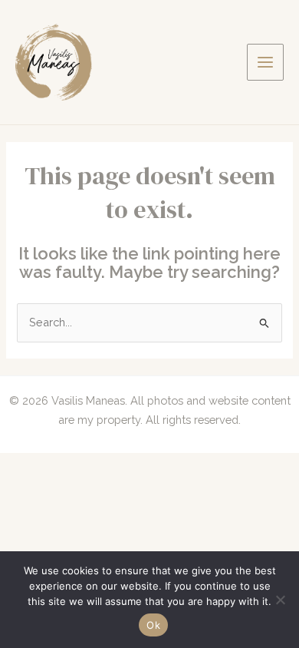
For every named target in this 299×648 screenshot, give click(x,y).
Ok (153, 625)
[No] (280, 599)
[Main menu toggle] (265, 62)
